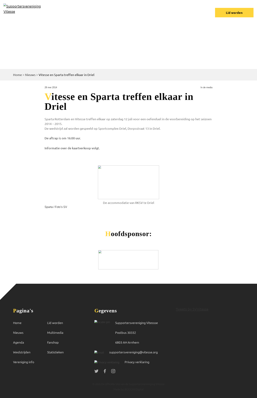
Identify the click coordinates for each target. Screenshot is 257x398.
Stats (57, 15)
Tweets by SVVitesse (192, 309)
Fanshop (53, 342)
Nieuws (30, 74)
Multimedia (55, 332)
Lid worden (234, 13)
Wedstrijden (21, 352)
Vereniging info (145, 9)
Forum (177, 9)
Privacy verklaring (137, 362)
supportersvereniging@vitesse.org (133, 352)
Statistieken (55, 352)
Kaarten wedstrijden (91, 15)
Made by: (118, 389)
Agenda (18, 342)
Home (17, 74)
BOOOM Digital (134, 389)
